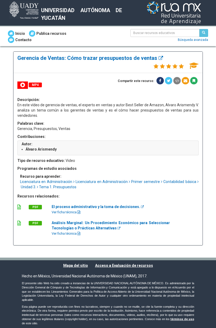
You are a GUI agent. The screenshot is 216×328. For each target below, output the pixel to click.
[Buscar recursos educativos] (203, 33)
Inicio (20, 33)
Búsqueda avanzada (193, 40)
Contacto (23, 40)
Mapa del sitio (75, 265)
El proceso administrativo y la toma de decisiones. (96, 207)
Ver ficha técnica (64, 212)
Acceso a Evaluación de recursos (124, 265)
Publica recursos (51, 33)
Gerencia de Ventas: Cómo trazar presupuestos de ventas (88, 58)
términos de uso (182, 319)
